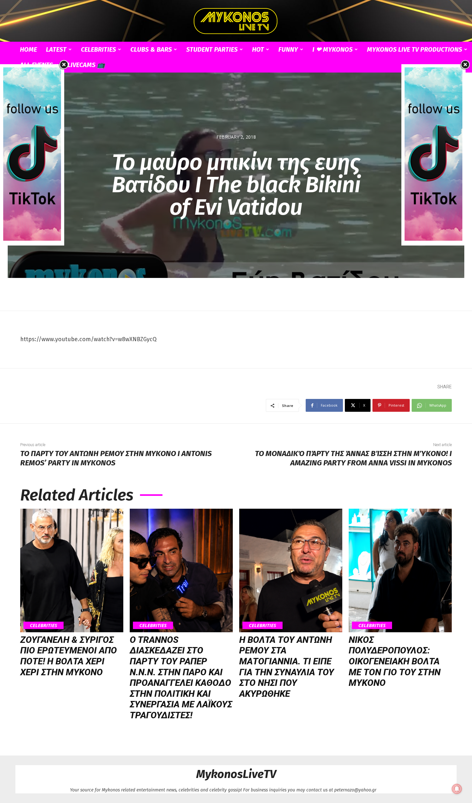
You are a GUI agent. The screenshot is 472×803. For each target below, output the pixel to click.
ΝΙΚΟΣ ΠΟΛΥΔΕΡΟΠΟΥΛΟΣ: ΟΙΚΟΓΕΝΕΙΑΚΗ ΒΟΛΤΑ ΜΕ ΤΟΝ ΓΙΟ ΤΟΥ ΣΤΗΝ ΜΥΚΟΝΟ (395, 661)
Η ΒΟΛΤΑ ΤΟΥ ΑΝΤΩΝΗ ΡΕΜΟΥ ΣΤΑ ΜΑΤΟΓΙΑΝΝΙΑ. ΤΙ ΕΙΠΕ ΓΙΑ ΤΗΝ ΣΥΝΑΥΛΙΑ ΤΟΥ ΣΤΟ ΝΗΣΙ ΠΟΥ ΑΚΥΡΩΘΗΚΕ (286, 667)
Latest (56, 49)
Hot (258, 49)
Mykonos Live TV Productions (414, 49)
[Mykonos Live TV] (236, 21)
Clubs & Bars (151, 49)
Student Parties (212, 49)
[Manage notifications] (457, 789)
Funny (288, 49)
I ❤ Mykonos (332, 49)
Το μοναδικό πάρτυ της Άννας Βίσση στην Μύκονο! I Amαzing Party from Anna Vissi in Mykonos (353, 458)
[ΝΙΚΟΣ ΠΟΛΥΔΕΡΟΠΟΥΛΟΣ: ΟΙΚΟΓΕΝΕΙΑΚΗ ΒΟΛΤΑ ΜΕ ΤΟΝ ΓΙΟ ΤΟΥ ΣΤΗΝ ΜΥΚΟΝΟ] (400, 570)
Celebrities (98, 49)
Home (28, 49)
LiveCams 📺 (86, 65)
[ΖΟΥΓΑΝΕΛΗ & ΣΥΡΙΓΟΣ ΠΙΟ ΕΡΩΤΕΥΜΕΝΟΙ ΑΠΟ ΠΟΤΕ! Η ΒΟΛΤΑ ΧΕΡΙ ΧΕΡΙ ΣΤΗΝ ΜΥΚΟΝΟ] (71, 570)
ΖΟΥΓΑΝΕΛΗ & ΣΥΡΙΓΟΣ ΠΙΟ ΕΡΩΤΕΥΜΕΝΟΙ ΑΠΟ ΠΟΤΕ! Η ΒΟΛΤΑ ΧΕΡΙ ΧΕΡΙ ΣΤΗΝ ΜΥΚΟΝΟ (68, 656)
